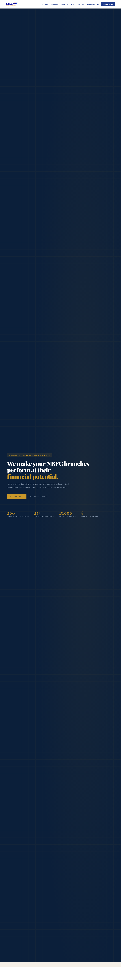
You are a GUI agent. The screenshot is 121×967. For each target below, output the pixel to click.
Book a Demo (107, 4)
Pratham (80, 4)
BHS (72, 4)
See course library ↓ (38, 497)
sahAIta (64, 4)
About (45, 4)
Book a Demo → (16, 497)
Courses (54, 4)
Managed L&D (93, 4)
